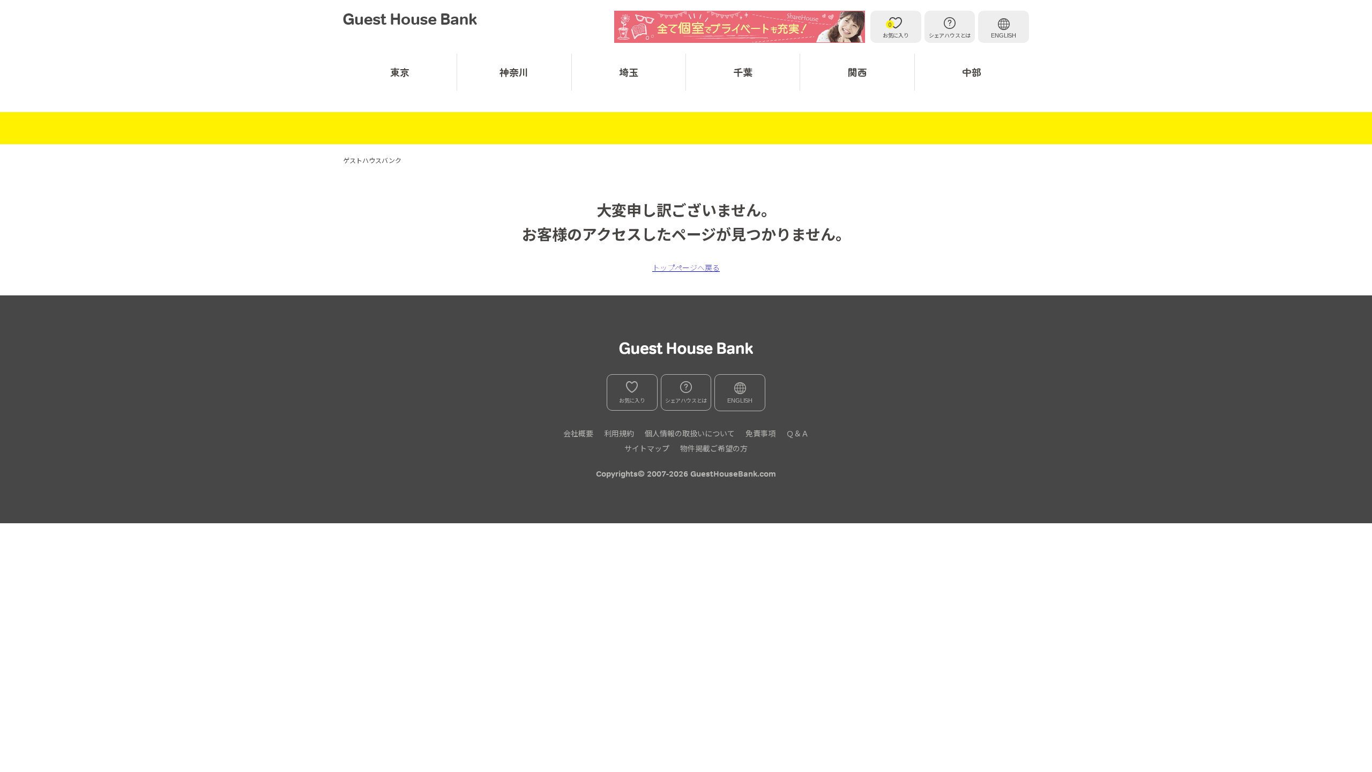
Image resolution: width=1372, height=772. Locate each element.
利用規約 (619, 433)
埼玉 (628, 72)
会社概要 (578, 433)
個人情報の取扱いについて (690, 433)
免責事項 (760, 433)
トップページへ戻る (686, 267)
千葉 (742, 72)
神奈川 (513, 72)
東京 (399, 72)
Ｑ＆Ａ (797, 433)
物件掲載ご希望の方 (714, 448)
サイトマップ (646, 448)
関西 (857, 72)
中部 (971, 72)
